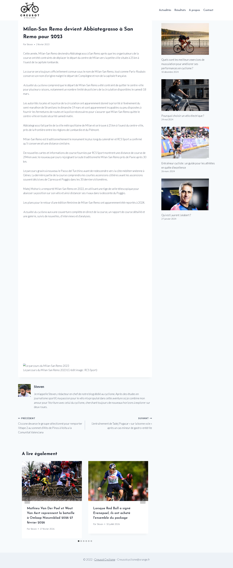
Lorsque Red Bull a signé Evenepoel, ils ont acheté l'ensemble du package (111, 513)
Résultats (180, 10)
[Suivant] (143, 500)
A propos (194, 10)
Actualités (165, 10)
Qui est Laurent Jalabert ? (176, 215)
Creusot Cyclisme (104, 559)
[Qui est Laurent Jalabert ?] (188, 194)
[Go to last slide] (27, 500)
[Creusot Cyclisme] (30, 10)
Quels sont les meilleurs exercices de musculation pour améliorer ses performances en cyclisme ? (182, 64)
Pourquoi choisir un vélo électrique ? (182, 115)
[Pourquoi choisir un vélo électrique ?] (188, 95)
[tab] (78, 541)
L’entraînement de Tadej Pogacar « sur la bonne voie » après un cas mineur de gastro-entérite (122, 423)
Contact (208, 10)
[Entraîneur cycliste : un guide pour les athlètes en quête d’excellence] (188, 142)
